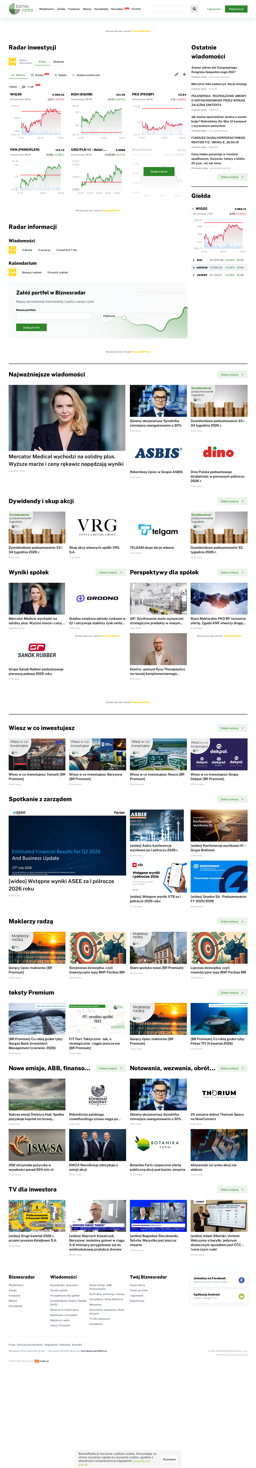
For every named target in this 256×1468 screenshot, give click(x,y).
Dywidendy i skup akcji (64, 1285)
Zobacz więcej (229, 176)
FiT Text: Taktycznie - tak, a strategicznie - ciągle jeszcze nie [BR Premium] (94, 1043)
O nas (12, 1344)
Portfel (136, 8)
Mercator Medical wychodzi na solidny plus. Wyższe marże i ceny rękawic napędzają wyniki (35, 623)
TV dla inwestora (99, 1318)
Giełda (61, 8)
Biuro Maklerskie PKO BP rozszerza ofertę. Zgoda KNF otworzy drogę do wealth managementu (218, 623)
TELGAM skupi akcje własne (152, 547)
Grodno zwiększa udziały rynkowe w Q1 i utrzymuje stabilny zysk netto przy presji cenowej (97, 623)
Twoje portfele (139, 1290)
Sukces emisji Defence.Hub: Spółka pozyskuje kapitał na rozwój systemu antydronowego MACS (36, 1118)
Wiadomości (46, 8)
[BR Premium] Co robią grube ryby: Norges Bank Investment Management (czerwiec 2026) (36, 1043)
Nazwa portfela (26, 309)
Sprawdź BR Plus (141, 31)
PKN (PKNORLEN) (25, 150)
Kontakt (77, 1344)
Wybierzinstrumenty (25, 61)
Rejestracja (236, 8)
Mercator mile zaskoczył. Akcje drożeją (218, 84)
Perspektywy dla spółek (65, 1295)
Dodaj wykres (159, 171)
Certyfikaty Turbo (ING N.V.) (106, 1299)
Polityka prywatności (30, 1344)
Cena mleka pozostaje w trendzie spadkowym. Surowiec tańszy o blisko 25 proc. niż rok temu (218, 158)
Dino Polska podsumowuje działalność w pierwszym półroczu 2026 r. (217, 476)
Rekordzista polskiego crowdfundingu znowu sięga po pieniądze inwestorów (93, 1118)
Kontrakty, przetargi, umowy (107, 1294)
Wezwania (95, 1304)
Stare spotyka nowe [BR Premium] (156, 968)
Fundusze (74, 8)
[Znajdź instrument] (194, 9)
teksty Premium (60, 1325)
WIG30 (16, 94)
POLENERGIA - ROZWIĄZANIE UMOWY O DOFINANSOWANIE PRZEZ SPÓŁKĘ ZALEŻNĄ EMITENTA (219, 100)
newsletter (96, 1323)
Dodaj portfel (31, 327)
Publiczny (109, 315)
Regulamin (51, 1344)
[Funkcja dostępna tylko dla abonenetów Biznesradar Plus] (12, 61)
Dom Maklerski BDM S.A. (94, 1351)
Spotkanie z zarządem (63, 1314)
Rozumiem (169, 1459)
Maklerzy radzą (59, 1320)
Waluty (87, 8)
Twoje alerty (137, 1285)
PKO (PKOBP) (143, 94)
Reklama (64, 1344)
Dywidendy (101, 8)
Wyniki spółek (58, 1290)
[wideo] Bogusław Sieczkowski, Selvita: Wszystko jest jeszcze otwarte (154, 1240)
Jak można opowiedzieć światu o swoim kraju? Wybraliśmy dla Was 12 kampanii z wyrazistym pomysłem (218, 121)
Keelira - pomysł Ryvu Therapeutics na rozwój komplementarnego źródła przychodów (157, 673)
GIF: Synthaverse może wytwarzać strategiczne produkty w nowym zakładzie (157, 623)
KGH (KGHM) (82, 94)
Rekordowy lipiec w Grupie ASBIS (156, 472)
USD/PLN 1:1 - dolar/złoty (91, 150)
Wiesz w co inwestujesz (64, 1309)
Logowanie (214, 8)
